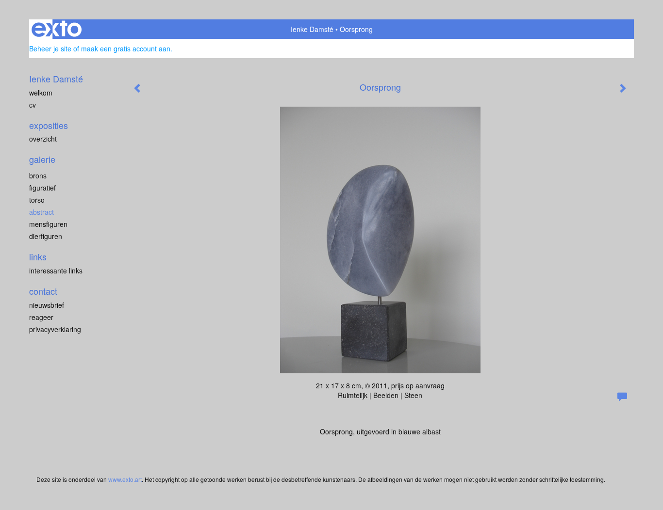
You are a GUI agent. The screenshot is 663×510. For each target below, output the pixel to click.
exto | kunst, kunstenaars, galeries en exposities (56, 29)
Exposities (48, 125)
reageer (41, 317)
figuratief (42, 187)
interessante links (56, 270)
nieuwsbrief (46, 305)
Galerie (42, 159)
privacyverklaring (55, 329)
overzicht (43, 138)
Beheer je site (50, 48)
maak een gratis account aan (125, 48)
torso (37, 200)
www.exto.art (125, 479)
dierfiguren (45, 236)
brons (38, 175)
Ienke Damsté (312, 29)
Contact (43, 291)
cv (32, 105)
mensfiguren (48, 224)
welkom (40, 92)
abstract (41, 212)
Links (38, 257)
